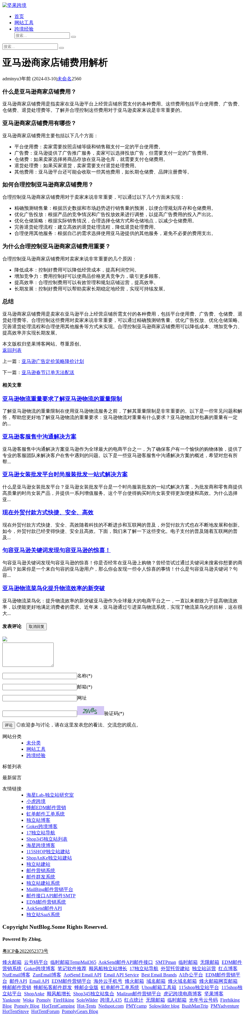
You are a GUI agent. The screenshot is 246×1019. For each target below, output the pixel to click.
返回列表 (12, 350)
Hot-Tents (86, 1006)
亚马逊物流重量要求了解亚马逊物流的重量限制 (62, 399)
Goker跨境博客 (42, 826)
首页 (19, 16)
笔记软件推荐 (72, 968)
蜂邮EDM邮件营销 (46, 807)
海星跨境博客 (40, 845)
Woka (28, 1000)
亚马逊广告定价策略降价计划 (53, 361)
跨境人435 (111, 1000)
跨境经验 (24, 28)
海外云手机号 (108, 981)
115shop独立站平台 (199, 987)
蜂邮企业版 (86, 987)
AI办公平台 (191, 974)
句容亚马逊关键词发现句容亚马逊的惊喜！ (56, 550)
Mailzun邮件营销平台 (139, 993)
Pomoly (43, 1000)
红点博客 (228, 968)
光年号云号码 (203, 1000)
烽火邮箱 (12, 962)
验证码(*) (114, 713)
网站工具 (24, 22)
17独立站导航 (40, 832)
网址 (82, 697)
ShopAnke (34, 993)
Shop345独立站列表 (47, 839)
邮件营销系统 (40, 870)
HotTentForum (45, 1011)
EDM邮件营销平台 (71, 981)
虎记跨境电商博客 (183, 993)
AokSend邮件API (44, 908)
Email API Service (121, 974)
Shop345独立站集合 (93, 993)
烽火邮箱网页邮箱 (218, 981)
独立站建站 (38, 864)
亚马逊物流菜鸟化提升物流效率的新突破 (53, 588)
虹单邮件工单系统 (45, 813)
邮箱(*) (84, 686)
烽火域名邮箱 (182, 981)
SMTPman (165, 962)
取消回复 (36, 626)
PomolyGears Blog (80, 1011)
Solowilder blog (164, 1006)
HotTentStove (15, 1011)
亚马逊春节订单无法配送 (48, 372)
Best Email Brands (159, 974)
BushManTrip (195, 1006)
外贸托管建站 (175, 968)
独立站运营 (204, 968)
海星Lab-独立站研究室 (50, 795)
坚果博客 (214, 993)
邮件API (18, 981)
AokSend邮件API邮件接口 (125, 962)
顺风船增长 (59, 993)
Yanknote (11, 1000)
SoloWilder (87, 1000)
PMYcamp (136, 1006)
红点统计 (133, 1000)
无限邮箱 (209, 962)
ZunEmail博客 (47, 974)
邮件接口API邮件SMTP (51, 895)
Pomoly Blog (26, 1006)
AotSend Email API (82, 974)
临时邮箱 (188, 962)
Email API (39, 981)
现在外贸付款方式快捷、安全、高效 (48, 512)
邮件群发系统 (40, 876)
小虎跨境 (36, 801)
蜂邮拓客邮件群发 (53, 987)
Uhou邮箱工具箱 (159, 987)
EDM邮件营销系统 (46, 902)
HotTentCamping (58, 1006)
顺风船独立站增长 (108, 968)
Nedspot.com (111, 1006)
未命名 (64, 78)
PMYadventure (225, 1006)
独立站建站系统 (43, 883)
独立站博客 (38, 820)
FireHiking (63, 1000)
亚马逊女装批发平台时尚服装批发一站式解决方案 (65, 474)
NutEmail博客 (16, 974)
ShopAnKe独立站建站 (49, 857)
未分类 (33, 742)
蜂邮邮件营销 (16, 987)
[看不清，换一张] (90, 710)
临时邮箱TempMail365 (73, 962)
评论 (9, 725)
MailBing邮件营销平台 (49, 889)
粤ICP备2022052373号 (25, 951)
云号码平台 (36, 962)
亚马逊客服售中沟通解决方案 (39, 436)
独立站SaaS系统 (43, 914)
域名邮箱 (156, 981)
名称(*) (84, 675)
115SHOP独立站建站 (48, 851)
